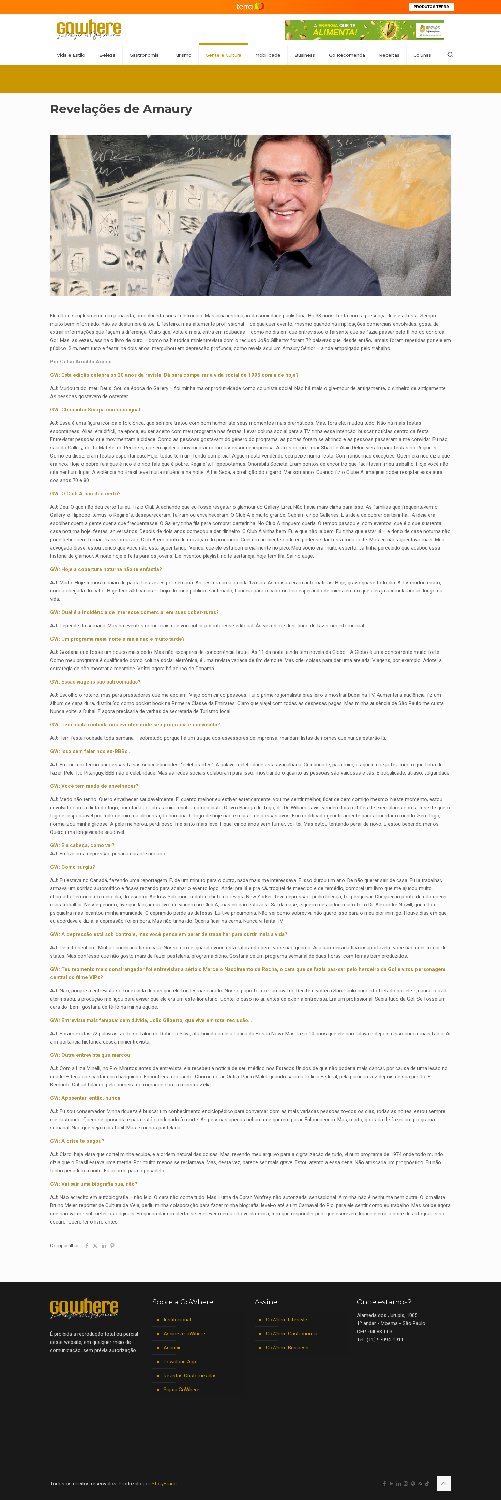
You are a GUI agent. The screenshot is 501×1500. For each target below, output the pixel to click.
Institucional (177, 1320)
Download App (180, 1362)
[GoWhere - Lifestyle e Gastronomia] (89, 29)
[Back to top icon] (444, 1483)
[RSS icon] (420, 1484)
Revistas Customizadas (190, 1375)
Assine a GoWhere (184, 1334)
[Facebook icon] (384, 1484)
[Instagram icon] (405, 1484)
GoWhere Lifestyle (286, 1320)
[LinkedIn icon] (398, 1484)
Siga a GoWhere (181, 1389)
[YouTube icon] (391, 1484)
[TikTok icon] (427, 1484)
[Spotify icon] (412, 1484)
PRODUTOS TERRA (431, 7)
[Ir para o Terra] (250, 7)
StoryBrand (164, 1484)
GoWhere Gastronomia (291, 1334)
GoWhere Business (287, 1348)
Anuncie (173, 1348)
